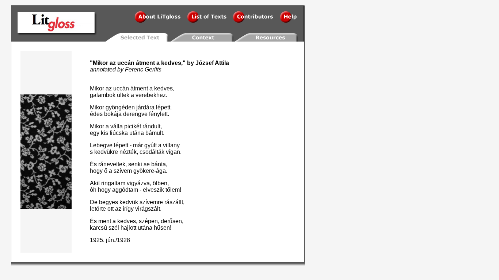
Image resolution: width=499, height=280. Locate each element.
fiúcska (119, 133)
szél (113, 228)
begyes (108, 202)
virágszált (147, 209)
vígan (173, 152)
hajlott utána (136, 228)
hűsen (162, 228)
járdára (145, 107)
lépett (163, 107)
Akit (95, 183)
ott (110, 209)
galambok (102, 95)
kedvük (128, 202)
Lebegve (101, 145)
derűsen (171, 221)
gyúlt (150, 145)
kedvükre (106, 152)
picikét (132, 126)
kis (104, 133)
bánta (158, 164)
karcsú (98, 228)
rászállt (173, 202)
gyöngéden (120, 107)
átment (145, 63)
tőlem (172, 190)
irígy (128, 209)
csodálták (152, 152)
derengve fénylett (145, 114)
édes (96, 114)
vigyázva (138, 183)
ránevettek (111, 164)
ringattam (113, 183)
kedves (171, 63)
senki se (139, 164)
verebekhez (151, 95)
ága (161, 171)
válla (116, 126)
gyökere (143, 171)
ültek (123, 95)
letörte (98, 209)
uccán (125, 63)
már (138, 145)
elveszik (153, 190)
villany (171, 145)
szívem (123, 171)
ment (104, 221)
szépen (148, 221)
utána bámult (146, 133)
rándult (151, 126)
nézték (128, 152)
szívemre (151, 202)
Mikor (100, 63)
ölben (160, 183)
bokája (113, 114)
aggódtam (125, 190)
